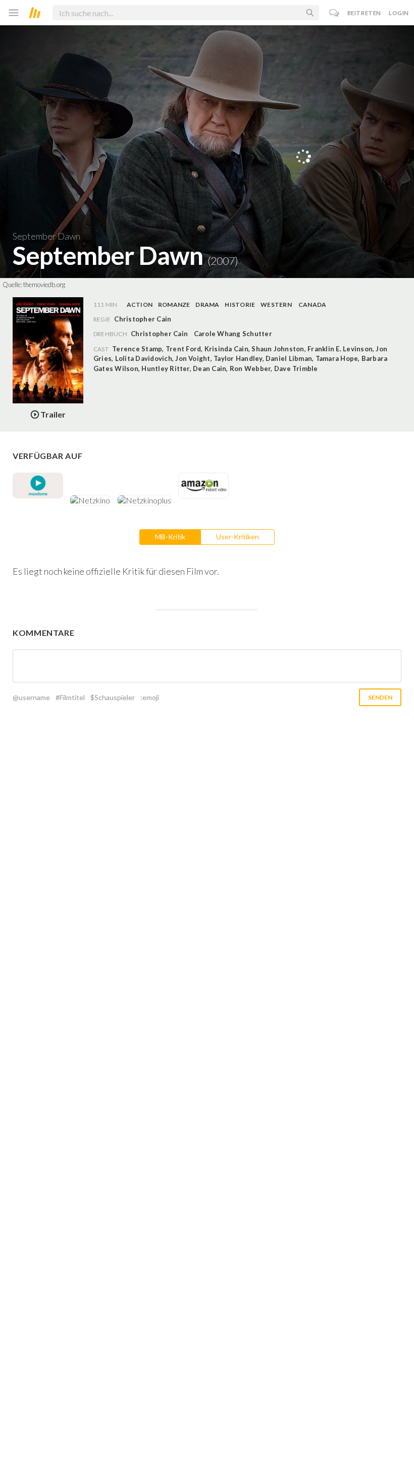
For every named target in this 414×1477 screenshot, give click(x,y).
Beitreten (364, 13)
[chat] (334, 13)
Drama (207, 304)
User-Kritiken (237, 536)
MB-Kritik (170, 536)
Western (276, 304)
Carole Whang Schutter (233, 334)
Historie (240, 304)
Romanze (174, 304)
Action (139, 304)
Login (399, 13)
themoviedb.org (44, 285)
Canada (312, 304)
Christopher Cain (159, 334)
